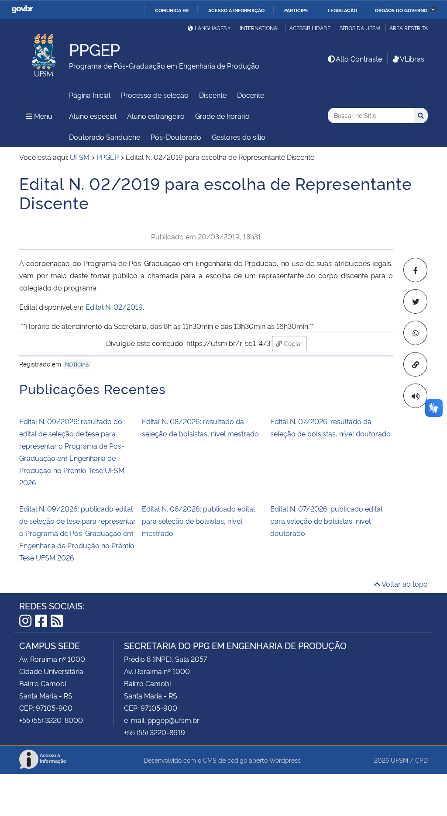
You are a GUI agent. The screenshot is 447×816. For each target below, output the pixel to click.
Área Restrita (408, 27)
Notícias (77, 364)
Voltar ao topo (404, 583)
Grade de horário (222, 116)
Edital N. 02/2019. (115, 306)
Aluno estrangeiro (156, 116)
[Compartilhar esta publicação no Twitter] (415, 301)
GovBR (22, 9)
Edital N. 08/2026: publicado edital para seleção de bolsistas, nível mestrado (198, 521)
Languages (211, 27)
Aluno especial (93, 116)
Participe (296, 10)
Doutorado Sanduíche (104, 137)
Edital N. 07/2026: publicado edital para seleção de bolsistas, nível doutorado (326, 521)
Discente (213, 95)
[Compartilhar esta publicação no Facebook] (415, 270)
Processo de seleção (155, 95)
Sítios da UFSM (360, 27)
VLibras (412, 58)
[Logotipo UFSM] (44, 53)
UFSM (399, 760)
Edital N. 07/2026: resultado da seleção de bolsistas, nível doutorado (330, 427)
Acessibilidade (309, 27)
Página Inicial (89, 95)
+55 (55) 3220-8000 (51, 720)
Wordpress (285, 760)
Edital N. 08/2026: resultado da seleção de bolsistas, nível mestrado (200, 427)
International (260, 27)
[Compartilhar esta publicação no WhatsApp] (415, 333)
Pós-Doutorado (176, 137)
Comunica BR (172, 10)
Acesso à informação (236, 10)
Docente (250, 95)
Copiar (294, 343)
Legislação (342, 10)
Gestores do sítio (238, 137)
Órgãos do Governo (401, 10)
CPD (421, 760)
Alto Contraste (359, 58)
